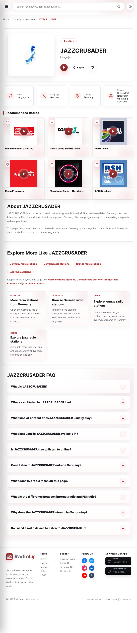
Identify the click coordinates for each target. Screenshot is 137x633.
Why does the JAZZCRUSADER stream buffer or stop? (49, 512)
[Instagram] (84, 568)
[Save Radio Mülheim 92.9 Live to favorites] (7, 122)
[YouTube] (84, 575)
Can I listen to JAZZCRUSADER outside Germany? (46, 465)
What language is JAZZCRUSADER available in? (44, 433)
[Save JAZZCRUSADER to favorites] (92, 67)
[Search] (118, 6)
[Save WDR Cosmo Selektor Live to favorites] (52, 122)
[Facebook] (84, 560)
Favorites (45, 567)
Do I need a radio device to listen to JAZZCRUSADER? (48, 528)
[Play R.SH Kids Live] (113, 174)
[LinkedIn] (91, 568)
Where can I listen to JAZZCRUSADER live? (41, 402)
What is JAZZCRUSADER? (29, 386)
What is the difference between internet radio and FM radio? (53, 496)
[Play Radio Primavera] (24, 174)
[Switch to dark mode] (130, 6)
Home (6, 19)
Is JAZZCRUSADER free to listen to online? (41, 449)
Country (17, 19)
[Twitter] (91, 560)
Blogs (43, 574)
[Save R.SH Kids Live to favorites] (97, 164)
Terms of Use (67, 567)
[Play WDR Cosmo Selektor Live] (68, 131)
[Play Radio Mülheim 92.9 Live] (24, 131)
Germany (30, 19)
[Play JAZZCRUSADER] (64, 67)
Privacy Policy (67, 559)
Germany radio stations (23, 263)
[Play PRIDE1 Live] (113, 131)
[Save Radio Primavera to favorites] (7, 164)
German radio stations (57, 263)
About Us (65, 563)
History (44, 571)
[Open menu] (6, 6)
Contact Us (66, 571)
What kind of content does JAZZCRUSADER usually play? (51, 418)
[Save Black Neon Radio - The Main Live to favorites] (52, 164)
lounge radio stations (88, 263)
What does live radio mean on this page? (39, 481)
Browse (44, 563)
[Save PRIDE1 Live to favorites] (97, 122)
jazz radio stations (20, 271)
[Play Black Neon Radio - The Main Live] (68, 174)
